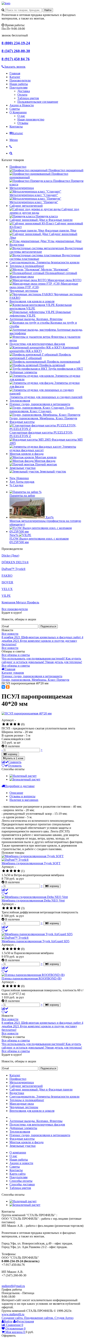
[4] (14, 724)
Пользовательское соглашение (37, 101)
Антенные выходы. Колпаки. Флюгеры (35, 319)
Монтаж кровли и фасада (26, 453)
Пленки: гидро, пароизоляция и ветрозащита (39, 404)
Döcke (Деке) (10, 555)
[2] (7, 724)
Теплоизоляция (19, 400)
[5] (18, 724)
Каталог (14, 77)
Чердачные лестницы (23, 290)
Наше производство (30, 119)
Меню (13, 140)
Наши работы (18, 84)
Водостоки (16, 244)
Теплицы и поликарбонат (26, 266)
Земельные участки (22, 468)
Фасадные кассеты (22, 421)
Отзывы (22, 123)
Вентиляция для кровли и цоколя (31, 301)
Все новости (10, 633)
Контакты (16, 126)
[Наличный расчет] (23, 775)
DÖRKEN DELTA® (15, 562)
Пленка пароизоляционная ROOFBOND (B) (31, 978)
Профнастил (17, 166)
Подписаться (48, 626)
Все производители (15, 609)
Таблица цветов (28, 98)
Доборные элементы (23, 372)
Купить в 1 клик (14, 758)
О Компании (18, 112)
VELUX (7, 589)
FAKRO (7, 575)
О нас (21, 116)
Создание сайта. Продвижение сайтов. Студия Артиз (37, 1318)
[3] (11, 724)
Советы (14, 108)
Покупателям (18, 87)
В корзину (11, 754)
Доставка (23, 91)
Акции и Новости (21, 105)
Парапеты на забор (22, 495)
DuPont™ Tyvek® (14, 569)
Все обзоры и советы (16, 655)
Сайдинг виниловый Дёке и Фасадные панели (41, 219)
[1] (3, 724)
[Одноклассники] (7, 687)
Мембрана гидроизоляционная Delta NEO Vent (33, 900)
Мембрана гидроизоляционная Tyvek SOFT (31, 863)
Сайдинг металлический (26, 205)
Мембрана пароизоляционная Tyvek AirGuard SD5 (35, 941)
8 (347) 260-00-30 (16, 51)
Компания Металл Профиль (20, 602)
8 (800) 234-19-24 (16, 43)
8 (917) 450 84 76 (16, 59)
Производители (20, 80)
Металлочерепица (21, 188)
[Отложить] (5, 893)
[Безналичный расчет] (24, 779)
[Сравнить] (5, 889)
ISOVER (7, 582)
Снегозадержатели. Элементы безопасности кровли (44, 262)
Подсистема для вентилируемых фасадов (37, 344)
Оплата (22, 94)
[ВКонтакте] (3, 687)
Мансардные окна (21, 276)
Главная (14, 73)
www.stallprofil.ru (13, 1314)
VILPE (6, 595)
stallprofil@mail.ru (13, 1286)
